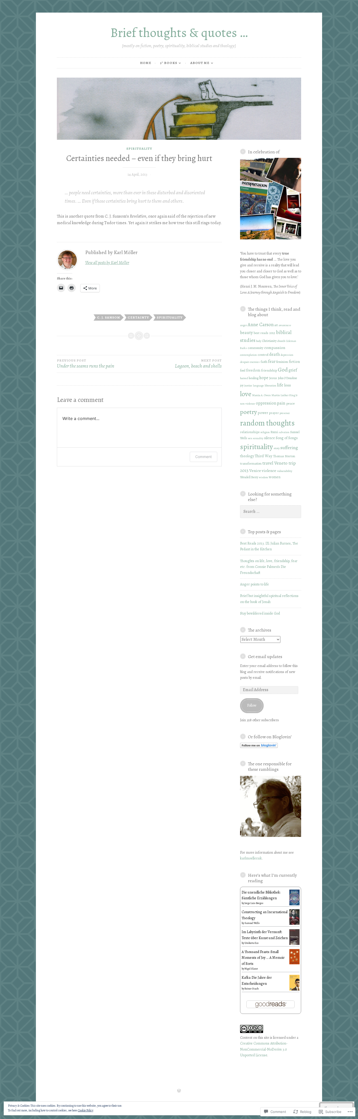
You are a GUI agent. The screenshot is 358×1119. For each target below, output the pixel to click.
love (245, 394)
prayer (274, 412)
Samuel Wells (252, 923)
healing (253, 378)
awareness (285, 325)
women (274, 477)
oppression (266, 403)
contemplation (248, 355)
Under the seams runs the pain (85, 364)
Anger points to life (254, 584)
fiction (294, 361)
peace (290, 403)
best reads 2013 (264, 333)
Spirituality (139, 148)
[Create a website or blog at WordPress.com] (179, 1091)
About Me (199, 63)
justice (248, 385)
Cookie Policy (85, 1110)
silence (269, 437)
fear (271, 361)
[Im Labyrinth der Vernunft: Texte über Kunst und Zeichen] (294, 944)
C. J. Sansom (108, 317)
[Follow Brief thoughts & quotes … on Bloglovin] (259, 746)
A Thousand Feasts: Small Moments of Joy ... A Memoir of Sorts (263, 957)
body (258, 341)
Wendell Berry (249, 477)
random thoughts (267, 423)
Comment (203, 456)
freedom (253, 370)
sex (250, 438)
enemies (255, 362)
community (255, 348)
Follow (252, 705)
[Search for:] (270, 511)
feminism (282, 362)
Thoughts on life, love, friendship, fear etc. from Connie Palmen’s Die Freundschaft (268, 566)
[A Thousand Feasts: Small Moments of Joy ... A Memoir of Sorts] (294, 963)
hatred (244, 378)
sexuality (258, 438)
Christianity (269, 341)
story (277, 448)
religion (265, 432)
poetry (248, 411)
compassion (274, 347)
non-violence (247, 404)
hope (263, 378)
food (242, 370)
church (281, 341)
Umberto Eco (251, 943)
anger (243, 325)
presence (285, 413)
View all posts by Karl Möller (107, 263)
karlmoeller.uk (251, 858)
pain (281, 403)
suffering (289, 447)
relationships (250, 431)
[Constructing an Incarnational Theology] (294, 923)
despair (244, 362)
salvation (284, 432)
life (280, 385)
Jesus (273, 377)
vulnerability (284, 471)
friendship (269, 370)
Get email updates (265, 656)
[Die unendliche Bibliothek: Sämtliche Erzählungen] (294, 904)
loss (287, 385)
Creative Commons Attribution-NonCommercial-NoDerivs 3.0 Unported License (264, 1049)
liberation (270, 385)
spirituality (170, 317)
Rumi (274, 432)
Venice (255, 470)
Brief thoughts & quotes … (179, 32)
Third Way (263, 456)
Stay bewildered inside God (260, 613)
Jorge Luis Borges (254, 903)
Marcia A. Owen (261, 395)
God (283, 370)
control (263, 354)
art (276, 325)
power (263, 412)
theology (247, 456)
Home (145, 63)
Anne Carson (261, 324)
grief (293, 370)
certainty (138, 317)
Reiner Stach (252, 988)
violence (269, 470)
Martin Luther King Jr (284, 395)
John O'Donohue (287, 378)
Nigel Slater (251, 968)
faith (264, 361)
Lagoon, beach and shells (198, 364)
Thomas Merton (284, 456)
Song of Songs (287, 437)
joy (241, 385)
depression (287, 355)
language (258, 386)
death (274, 354)
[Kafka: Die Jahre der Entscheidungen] (294, 989)
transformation (251, 463)
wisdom (263, 477)
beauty (246, 333)
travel (267, 463)
